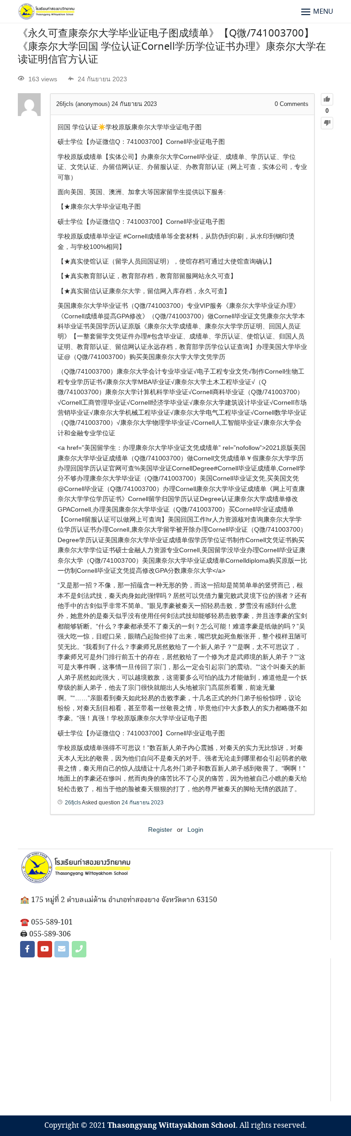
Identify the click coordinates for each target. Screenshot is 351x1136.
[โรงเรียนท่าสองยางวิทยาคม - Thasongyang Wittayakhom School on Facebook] (27, 949)
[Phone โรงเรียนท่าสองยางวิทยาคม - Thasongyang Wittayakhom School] (79, 949)
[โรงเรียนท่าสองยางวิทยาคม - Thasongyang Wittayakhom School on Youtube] (44, 949)
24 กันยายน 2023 (143, 802)
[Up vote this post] (327, 99)
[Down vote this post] (327, 123)
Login (195, 829)
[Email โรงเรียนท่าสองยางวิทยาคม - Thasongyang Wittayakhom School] (61, 949)
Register (160, 829)
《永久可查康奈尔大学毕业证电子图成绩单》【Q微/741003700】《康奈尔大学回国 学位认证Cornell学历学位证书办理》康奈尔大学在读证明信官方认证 (172, 46)
